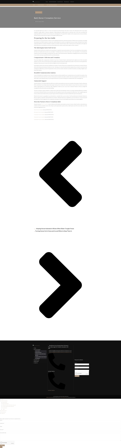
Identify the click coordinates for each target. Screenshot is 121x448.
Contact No (77, 365)
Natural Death (37, 350)
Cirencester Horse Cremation (39, 114)
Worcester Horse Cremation (39, 112)
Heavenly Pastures (39, 12)
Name (76, 362)
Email (1, 426)
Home (47, 1)
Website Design (48, 397)
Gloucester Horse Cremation (39, 117)
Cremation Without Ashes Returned (41, 356)
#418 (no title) (36, 361)
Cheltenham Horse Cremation (39, 119)
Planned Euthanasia (38, 352)
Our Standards (37, 358)
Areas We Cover (60, 1)
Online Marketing (63, 397)
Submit (2, 445)
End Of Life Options (52, 1)
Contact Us (72, 1)
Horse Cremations (44, 104)
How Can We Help (3, 432)
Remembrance (66, 1)
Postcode (2, 429)
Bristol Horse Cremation (38, 109)
